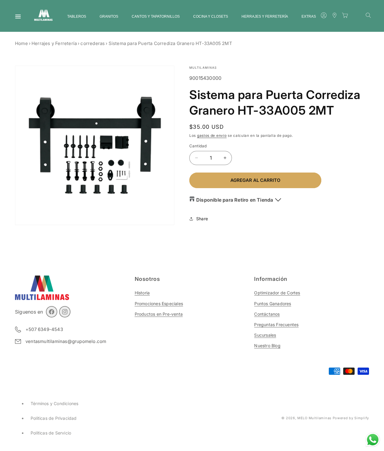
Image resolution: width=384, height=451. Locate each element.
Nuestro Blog (267, 345)
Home (21, 43)
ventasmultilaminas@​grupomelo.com (66, 341)
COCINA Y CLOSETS (210, 16)
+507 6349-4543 (44, 329)
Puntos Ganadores (272, 303)
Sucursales (265, 335)
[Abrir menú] (18, 17)
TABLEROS (76, 16)
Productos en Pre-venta (159, 314)
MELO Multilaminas (314, 418)
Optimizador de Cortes (277, 292)
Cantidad (198, 145)
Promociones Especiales (159, 303)
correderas (92, 43)
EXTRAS (309, 16)
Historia (142, 292)
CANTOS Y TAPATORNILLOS (156, 16)
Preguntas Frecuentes (276, 324)
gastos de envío (212, 135)
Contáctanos (267, 314)
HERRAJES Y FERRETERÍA (265, 16)
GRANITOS (109, 16)
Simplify (361, 418)
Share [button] (202, 218)
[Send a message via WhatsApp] (372, 439)
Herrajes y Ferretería (54, 43)
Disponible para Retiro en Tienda (234, 200)
